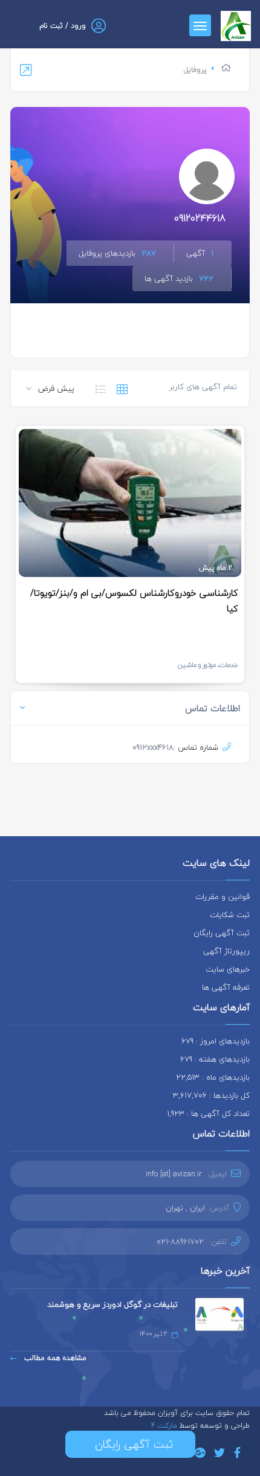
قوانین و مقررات (222, 896)
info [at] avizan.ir (174, 1174)
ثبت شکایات (230, 914)
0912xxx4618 (153, 747)
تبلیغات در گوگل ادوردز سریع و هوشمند (112, 1304)
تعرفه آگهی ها (226, 987)
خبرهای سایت (228, 969)
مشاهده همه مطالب (54, 1358)
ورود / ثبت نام (62, 25)
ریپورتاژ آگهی (226, 951)
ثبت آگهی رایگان (221, 932)
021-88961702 (180, 1241)
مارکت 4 (165, 1425)
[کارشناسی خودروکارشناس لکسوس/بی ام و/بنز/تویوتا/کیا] (130, 503)
